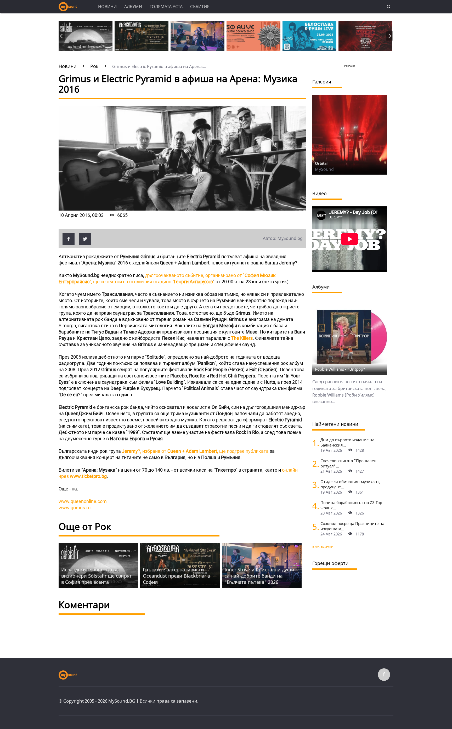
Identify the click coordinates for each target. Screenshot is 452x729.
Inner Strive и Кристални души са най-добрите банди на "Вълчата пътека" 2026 (259, 575)
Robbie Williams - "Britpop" (340, 369)
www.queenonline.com (83, 501)
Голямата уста (166, 6)
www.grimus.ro (75, 507)
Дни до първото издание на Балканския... (347, 442)
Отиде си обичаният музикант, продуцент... (350, 484)
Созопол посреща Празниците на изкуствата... (352, 526)
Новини (107, 6)
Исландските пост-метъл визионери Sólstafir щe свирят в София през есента (96, 575)
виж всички (323, 546)
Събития (200, 6)
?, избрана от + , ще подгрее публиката (195, 451)
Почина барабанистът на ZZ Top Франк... (351, 505)
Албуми (133, 6)
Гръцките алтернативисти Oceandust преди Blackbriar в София (176, 575)
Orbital (321, 163)
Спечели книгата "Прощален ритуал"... (348, 463)
